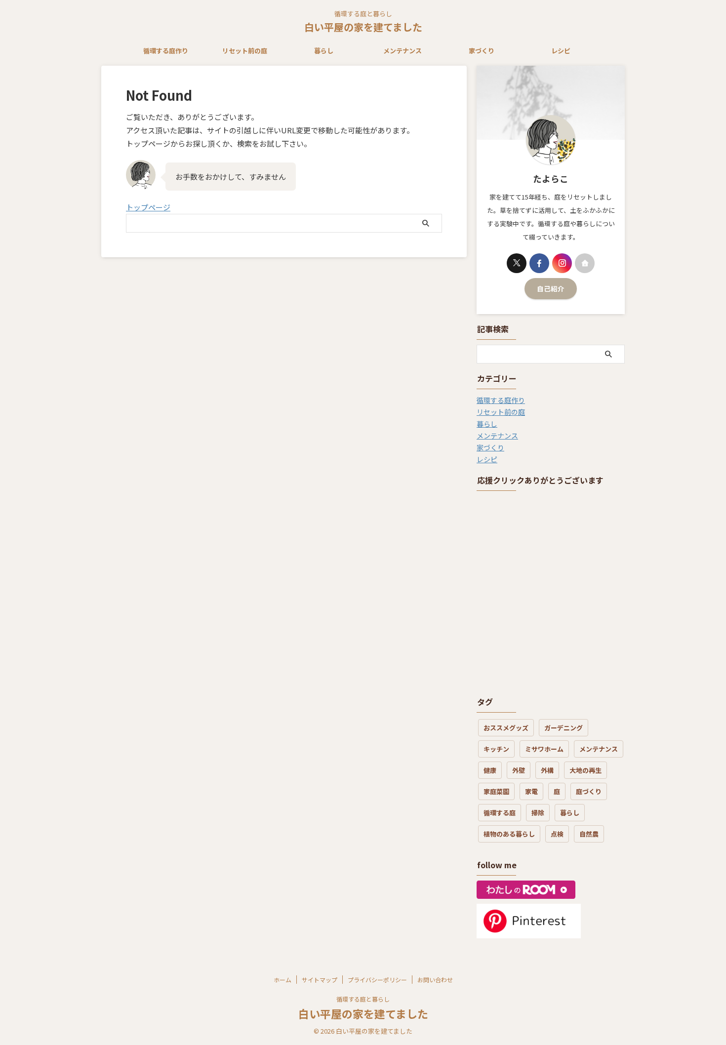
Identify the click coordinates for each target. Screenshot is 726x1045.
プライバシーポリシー (377, 979)
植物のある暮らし (509, 834)
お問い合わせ (435, 979)
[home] (585, 263)
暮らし (323, 50)
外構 (547, 770)
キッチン (496, 749)
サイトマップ (319, 979)
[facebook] (539, 263)
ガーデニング (563, 727)
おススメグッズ (506, 727)
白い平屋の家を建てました (363, 27)
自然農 (589, 834)
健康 (490, 770)
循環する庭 (500, 812)
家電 (531, 791)
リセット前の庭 (244, 50)
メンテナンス (402, 50)
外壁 (518, 770)
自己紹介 (551, 288)
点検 (557, 834)
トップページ (148, 207)
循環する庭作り (165, 50)
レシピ (560, 50)
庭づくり (589, 791)
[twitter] (516, 263)
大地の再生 (585, 770)
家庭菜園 (496, 791)
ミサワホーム (544, 749)
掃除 (537, 812)
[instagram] (562, 263)
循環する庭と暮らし (363, 999)
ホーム (282, 979)
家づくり (481, 50)
